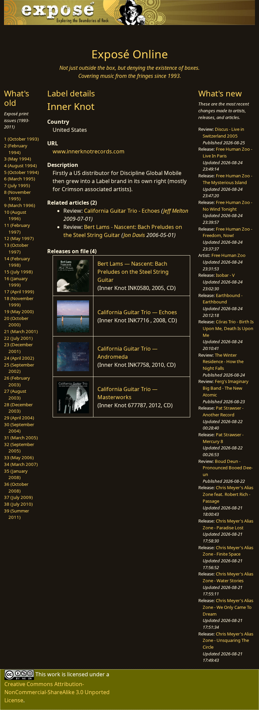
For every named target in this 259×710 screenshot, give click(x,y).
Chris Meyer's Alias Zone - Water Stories (228, 577)
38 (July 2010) (18, 504)
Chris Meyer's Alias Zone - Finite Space (228, 550)
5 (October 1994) (21, 172)
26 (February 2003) (17, 381)
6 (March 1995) (19, 179)
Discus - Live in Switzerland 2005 (223, 132)
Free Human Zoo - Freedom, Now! (227, 232)
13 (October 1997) (16, 248)
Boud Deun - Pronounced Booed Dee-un (228, 467)
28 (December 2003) (18, 408)
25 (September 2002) (19, 368)
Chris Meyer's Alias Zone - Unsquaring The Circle (228, 640)
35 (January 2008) (16, 474)
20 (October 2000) (16, 321)
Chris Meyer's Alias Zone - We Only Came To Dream (228, 607)
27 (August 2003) (15, 394)
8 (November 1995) (17, 195)
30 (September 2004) (19, 427)
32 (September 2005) (19, 447)
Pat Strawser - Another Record (223, 411)
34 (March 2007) (21, 464)
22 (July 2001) (18, 338)
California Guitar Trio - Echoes (122, 210)
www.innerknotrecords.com (88, 151)
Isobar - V (225, 275)
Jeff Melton (175, 210)
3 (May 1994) (17, 159)
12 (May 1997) (19, 238)
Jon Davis (134, 235)
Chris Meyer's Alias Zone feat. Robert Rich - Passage (228, 494)
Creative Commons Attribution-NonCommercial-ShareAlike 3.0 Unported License (57, 692)
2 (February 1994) (15, 149)
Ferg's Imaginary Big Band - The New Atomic (226, 387)
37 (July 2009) (18, 497)
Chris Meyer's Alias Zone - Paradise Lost (228, 524)
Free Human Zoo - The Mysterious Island (227, 179)
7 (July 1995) (17, 185)
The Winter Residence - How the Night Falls (223, 361)
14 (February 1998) (17, 262)
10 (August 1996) (15, 215)
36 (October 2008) (16, 487)
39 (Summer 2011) (16, 514)
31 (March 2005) (21, 438)
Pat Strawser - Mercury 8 (223, 438)
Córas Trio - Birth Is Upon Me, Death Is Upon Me (228, 328)
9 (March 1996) (19, 205)
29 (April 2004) (19, 418)
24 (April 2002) (19, 358)
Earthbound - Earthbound (222, 298)
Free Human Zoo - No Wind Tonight (227, 205)
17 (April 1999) (19, 292)
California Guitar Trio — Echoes (137, 312)
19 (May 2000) (19, 311)
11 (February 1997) (17, 228)
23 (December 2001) (18, 348)
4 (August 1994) (20, 165)
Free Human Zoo (228, 255)
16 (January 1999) (16, 281)
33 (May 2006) (19, 457)
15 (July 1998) (18, 272)
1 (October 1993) (21, 139)
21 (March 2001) (21, 331)
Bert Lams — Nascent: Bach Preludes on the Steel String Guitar (133, 272)
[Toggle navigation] (25, 34)
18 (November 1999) (18, 301)
